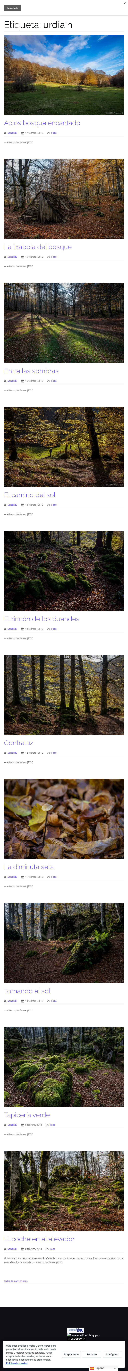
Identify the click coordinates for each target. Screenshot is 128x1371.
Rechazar (91, 1354)
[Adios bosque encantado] (64, 76)
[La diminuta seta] (64, 820)
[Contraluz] (64, 696)
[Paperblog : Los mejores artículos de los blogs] (75, 1330)
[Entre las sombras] (64, 324)
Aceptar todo (71, 1354)
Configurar (112, 1354)
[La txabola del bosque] (64, 200)
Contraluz (18, 743)
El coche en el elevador (39, 1239)
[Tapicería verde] (64, 1068)
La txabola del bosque (38, 247)
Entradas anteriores (16, 1281)
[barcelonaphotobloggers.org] (83, 1335)
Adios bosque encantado (42, 123)
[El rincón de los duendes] (64, 572)
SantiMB (12, 132)
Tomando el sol (27, 991)
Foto (54, 132)
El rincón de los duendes (41, 619)
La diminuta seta (29, 867)
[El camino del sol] (64, 448)
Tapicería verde (27, 1115)
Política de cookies (17, 1363)
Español (99, 1368)
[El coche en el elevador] (64, 1192)
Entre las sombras (31, 371)
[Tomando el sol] (64, 944)
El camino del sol (30, 495)
